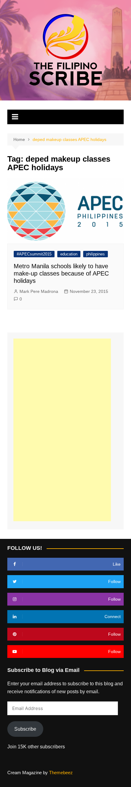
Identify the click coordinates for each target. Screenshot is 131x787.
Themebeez (61, 772)
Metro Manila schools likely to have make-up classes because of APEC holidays (61, 273)
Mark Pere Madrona (38, 291)
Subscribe (25, 729)
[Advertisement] (62, 430)
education (68, 254)
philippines (95, 254)
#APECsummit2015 (34, 254)
